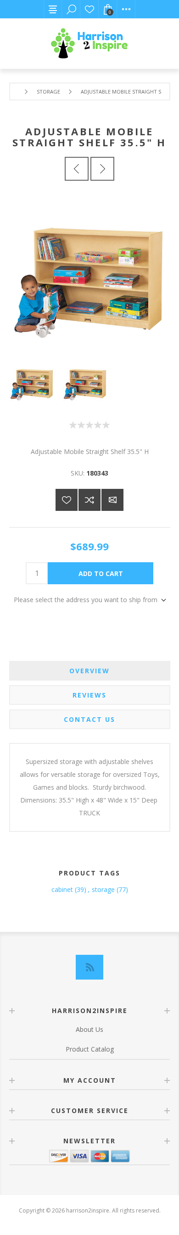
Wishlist (89, 9)
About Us (89, 1029)
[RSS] (89, 967)
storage (103, 889)
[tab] (89, 671)
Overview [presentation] (89, 670)
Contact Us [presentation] (89, 719)
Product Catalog (90, 1049)
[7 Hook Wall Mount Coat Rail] (77, 169)
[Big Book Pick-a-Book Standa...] (102, 169)
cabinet (62, 889)
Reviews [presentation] (89, 695)
